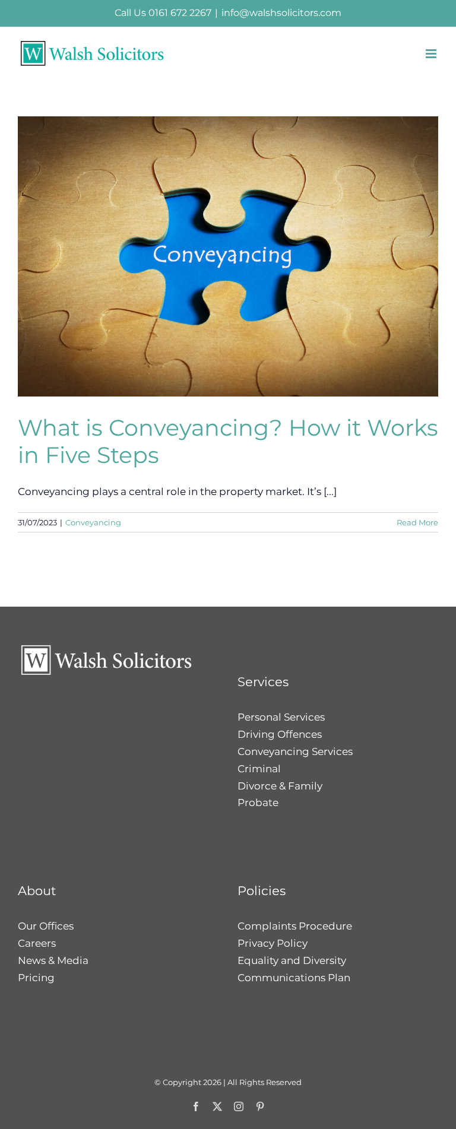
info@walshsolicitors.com (281, 12)
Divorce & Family (280, 786)
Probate (258, 802)
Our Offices (46, 926)
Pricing (36, 978)
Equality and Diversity (292, 960)
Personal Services (281, 717)
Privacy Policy (273, 943)
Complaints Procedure (295, 926)
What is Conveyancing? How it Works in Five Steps (228, 441)
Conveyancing (93, 522)
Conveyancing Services (295, 751)
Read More (417, 522)
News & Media (53, 960)
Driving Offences (280, 734)
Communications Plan (294, 978)
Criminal (259, 769)
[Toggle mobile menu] (432, 53)
